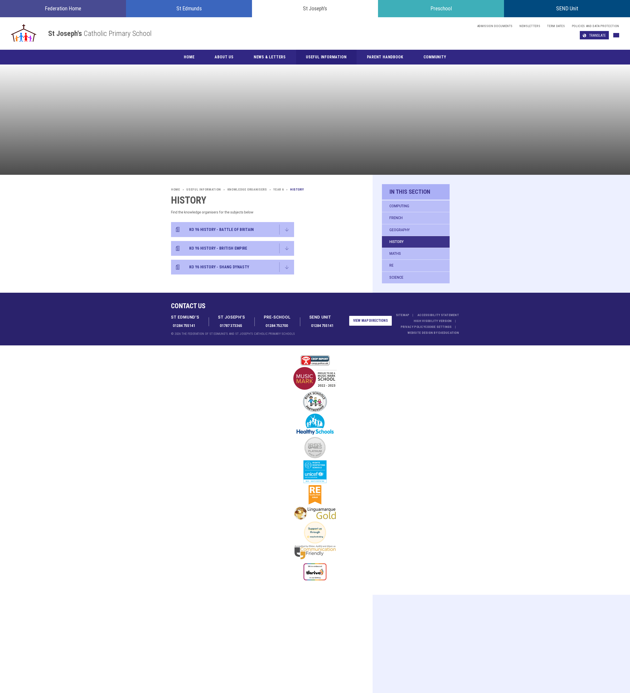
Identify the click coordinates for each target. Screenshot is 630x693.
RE (391, 265)
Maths (395, 254)
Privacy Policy (413, 327)
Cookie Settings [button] (438, 327)
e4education (448, 333)
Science (396, 277)
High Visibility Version (433, 321)
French (396, 218)
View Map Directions (370, 320)
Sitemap (403, 315)
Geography (399, 230)
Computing (399, 206)
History (396, 242)
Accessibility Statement (438, 315)
